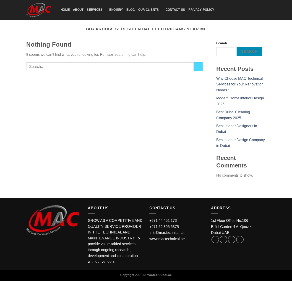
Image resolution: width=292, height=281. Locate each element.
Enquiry (116, 9)
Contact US (175, 9)
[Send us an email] (240, 239)
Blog (130, 9)
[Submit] (198, 66)
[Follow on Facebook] (215, 239)
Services (94, 9)
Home (65, 9)
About (78, 9)
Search (221, 43)
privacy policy (201, 9)
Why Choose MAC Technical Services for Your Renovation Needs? (239, 84)
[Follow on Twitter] (231, 239)
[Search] (219, 9)
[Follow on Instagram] (223, 239)
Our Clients (148, 9)
